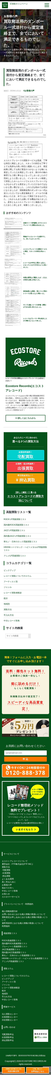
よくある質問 (8, 879)
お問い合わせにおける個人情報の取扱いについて (23, 914)
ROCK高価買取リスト (12, 940)
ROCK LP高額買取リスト (15, 519)
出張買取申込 (8, 1037)
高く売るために (9, 882)
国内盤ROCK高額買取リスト (16, 525)
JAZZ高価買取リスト (11, 949)
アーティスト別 (11, 581)
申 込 (25, 759)
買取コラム (8, 969)
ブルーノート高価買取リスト (15, 946)
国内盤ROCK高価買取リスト (14, 943)
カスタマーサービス (11, 897)
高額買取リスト (10, 933)
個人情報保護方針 (10, 911)
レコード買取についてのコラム (17, 576)
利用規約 (6, 926)
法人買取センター (10, 1014)
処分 (6, 598)
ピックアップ (10, 570)
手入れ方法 (9, 615)
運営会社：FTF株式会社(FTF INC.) (17, 864)
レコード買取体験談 (13, 593)
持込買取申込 (8, 1040)
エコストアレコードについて (15, 861)
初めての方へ (8, 888)
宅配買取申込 (8, 1034)
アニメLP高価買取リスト (15, 556)
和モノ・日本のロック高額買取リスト (20, 542)
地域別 (7, 604)
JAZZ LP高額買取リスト (14, 530)
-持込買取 (6, 876)
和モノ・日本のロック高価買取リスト (19, 955)
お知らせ (6, 894)
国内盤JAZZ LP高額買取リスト (17, 536)
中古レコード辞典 (12, 620)
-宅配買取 (6, 870)
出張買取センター (10, 1017)
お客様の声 (7, 885)
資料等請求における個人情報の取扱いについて (22, 923)
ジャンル (8, 587)
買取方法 (8, 609)
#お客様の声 (28, 91)
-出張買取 (6, 873)
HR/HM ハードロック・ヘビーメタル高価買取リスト (25, 958)
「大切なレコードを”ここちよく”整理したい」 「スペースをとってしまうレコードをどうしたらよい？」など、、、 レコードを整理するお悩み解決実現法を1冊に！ (25, 814)
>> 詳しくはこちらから (25, 418)
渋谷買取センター (10, 1020)
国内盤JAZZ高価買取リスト (14, 952)
